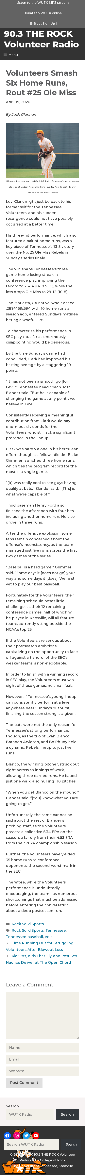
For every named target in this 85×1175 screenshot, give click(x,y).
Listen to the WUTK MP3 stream (42, 3)
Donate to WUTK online (42, 13)
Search (12, 1106)
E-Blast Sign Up (42, 23)
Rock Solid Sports (28, 924)
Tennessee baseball (24, 937)
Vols (48, 937)
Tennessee (55, 930)
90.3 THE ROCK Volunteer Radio (41, 39)
